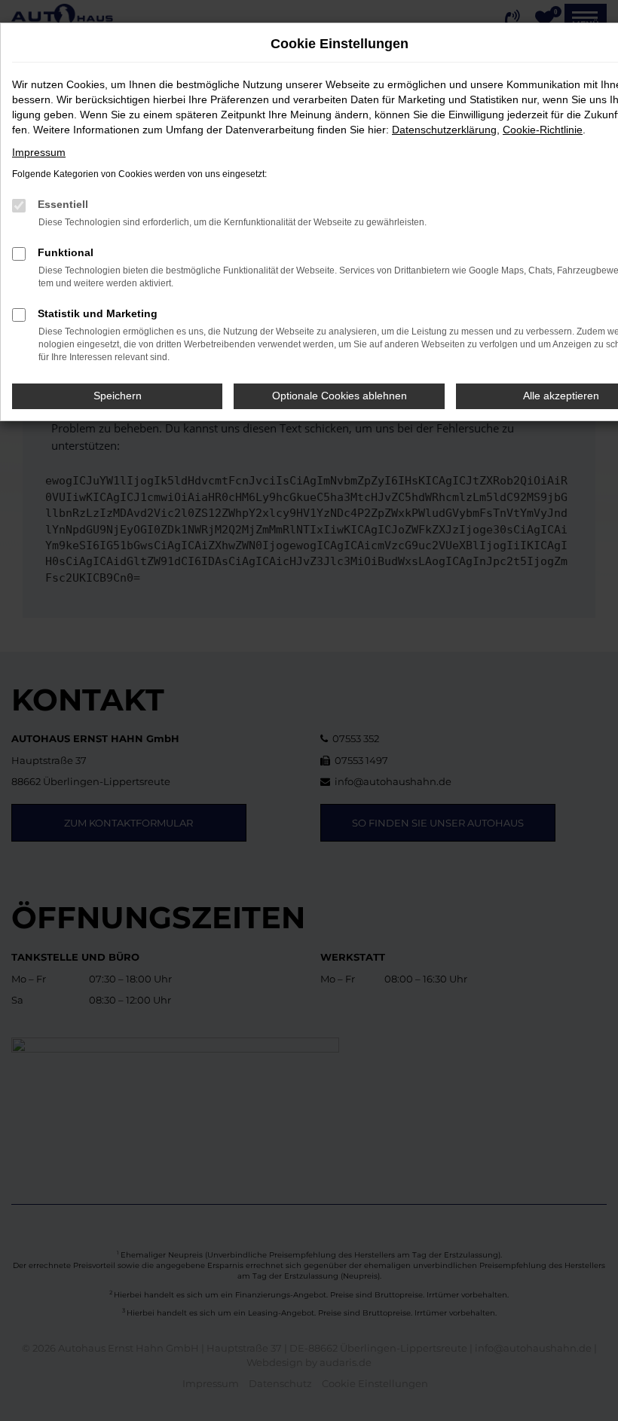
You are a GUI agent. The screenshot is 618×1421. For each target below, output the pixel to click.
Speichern (117, 396)
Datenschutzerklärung (444, 130)
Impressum (39, 152)
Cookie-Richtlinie (543, 130)
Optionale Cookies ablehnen (339, 396)
